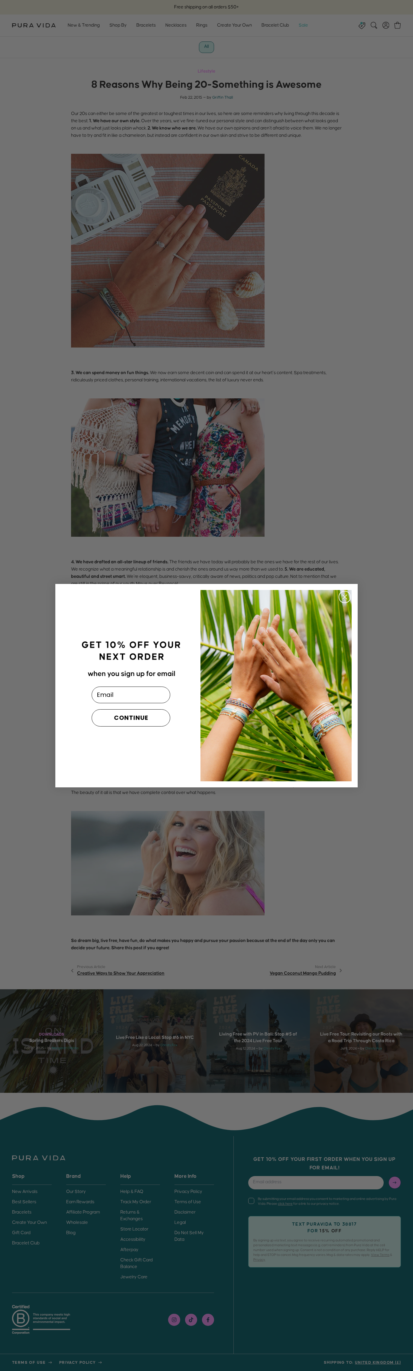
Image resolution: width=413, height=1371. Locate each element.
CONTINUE (131, 718)
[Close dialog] (344, 597)
